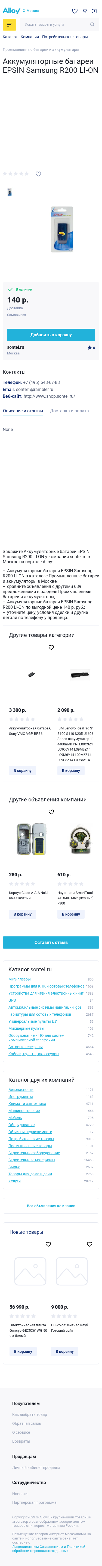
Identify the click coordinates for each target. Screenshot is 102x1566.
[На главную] (11, 11)
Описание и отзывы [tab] (23, 410)
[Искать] (92, 24)
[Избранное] (74, 11)
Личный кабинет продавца (36, 1467)
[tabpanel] (51, 429)
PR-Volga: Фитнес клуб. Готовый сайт (70, 1328)
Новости (19, 1494)
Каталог (10, 37)
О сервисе (21, 1432)
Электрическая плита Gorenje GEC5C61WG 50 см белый (28, 1330)
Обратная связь (26, 1423)
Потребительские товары (65, 37)
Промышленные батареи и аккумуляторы (41, 49)
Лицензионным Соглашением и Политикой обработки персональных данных (48, 1549)
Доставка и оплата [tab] (69, 410)
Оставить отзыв (51, 942)
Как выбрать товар (29, 1414)
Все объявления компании (51, 1206)
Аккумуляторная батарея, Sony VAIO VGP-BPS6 (30, 731)
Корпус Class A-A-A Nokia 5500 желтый (29, 895)
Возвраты (21, 1441)
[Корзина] (84, 10)
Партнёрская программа (34, 1502)
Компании (30, 37)
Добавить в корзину (51, 334)
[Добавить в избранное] (38, 174)
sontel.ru (15, 347)
